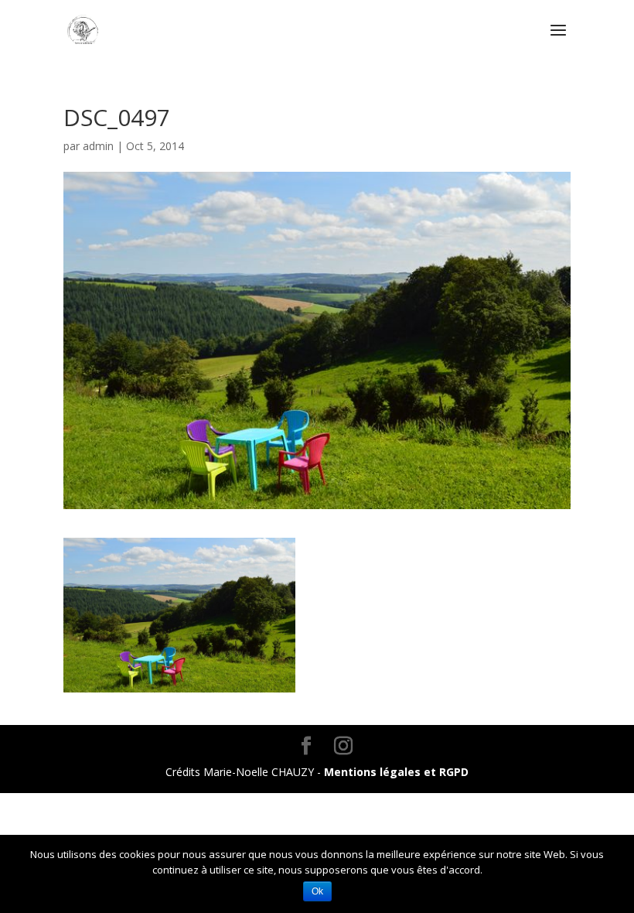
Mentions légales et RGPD (396, 771)
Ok (317, 891)
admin (98, 145)
